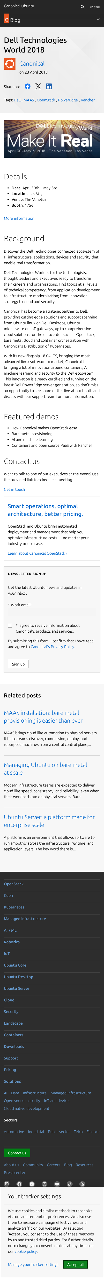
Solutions (12, 1081)
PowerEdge (68, 100)
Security (11, 1011)
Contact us (17, 1153)
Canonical (32, 63)
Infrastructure (35, 1093)
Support (11, 1058)
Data (15, 1093)
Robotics (12, 942)
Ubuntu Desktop (18, 977)
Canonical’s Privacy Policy (52, 646)
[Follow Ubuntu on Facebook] (20, 1185)
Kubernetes (14, 907)
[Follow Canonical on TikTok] (70, 1185)
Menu (95, 7)
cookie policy (26, 1251)
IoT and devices (57, 1100)
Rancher (88, 100)
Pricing (10, 1069)
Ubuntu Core (15, 965)
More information (19, 218)
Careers (53, 1165)
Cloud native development (26, 1108)
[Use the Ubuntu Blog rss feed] (83, 1185)
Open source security (22, 1100)
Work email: (21, 605)
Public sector (59, 1131)
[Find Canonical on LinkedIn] (33, 1185)
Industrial (36, 1131)
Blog (68, 1165)
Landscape (13, 1023)
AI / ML (10, 930)
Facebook (27, 86)
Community (33, 1165)
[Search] (82, 7)
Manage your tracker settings (33, 1264)
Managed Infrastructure (71, 1093)
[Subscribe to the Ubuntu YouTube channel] (58, 1185)
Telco (78, 1131)
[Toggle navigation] (98, 19)
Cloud (9, 1000)
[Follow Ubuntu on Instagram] (45, 1185)
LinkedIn (49, 86)
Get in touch (14, 489)
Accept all (75, 1264)
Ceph (8, 895)
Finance (93, 1131)
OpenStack (46, 100)
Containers (13, 1035)
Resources (84, 1165)
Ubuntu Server (16, 988)
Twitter (38, 86)
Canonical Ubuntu (19, 6)
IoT (7, 953)
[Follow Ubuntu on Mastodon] (8, 1185)
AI (5, 1093)
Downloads (14, 1046)
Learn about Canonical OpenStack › (37, 553)
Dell (17, 100)
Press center (14, 1172)
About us (11, 1165)
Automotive (14, 1131)
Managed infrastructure (25, 918)
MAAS (28, 100)
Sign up (18, 664)
